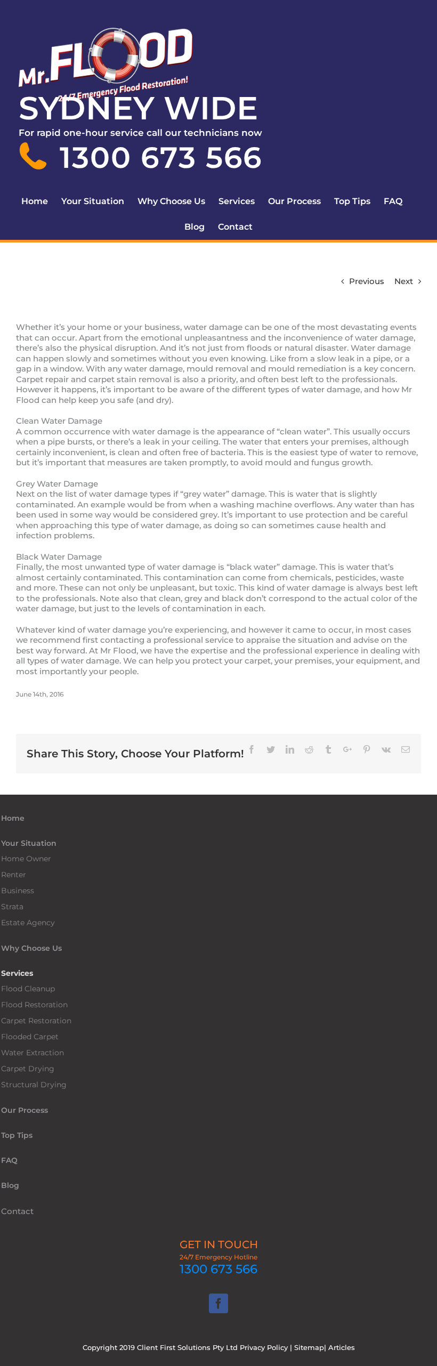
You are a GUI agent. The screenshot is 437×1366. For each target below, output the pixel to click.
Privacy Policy (264, 1347)
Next (403, 281)
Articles (341, 1347)
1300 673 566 (218, 1269)
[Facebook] (218, 1303)
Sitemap (309, 1347)
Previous (366, 281)
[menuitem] (41, 201)
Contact (17, 1211)
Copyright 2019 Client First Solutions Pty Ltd (161, 1347)
